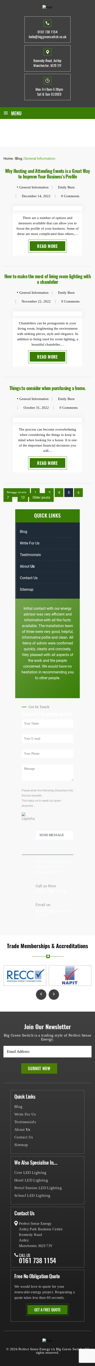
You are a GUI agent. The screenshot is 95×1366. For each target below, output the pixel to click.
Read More (47, 246)
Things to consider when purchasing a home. (47, 388)
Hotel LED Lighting (31, 1180)
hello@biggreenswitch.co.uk (47, 36)
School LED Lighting (32, 1195)
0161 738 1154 (47, 31)
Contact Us (29, 578)
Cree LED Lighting (30, 1172)
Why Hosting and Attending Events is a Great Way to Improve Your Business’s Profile (47, 173)
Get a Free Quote (47, 1310)
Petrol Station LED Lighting (38, 1188)
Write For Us (29, 543)
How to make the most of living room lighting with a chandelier (47, 278)
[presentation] (41, 994)
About (27, 566)
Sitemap (26, 589)
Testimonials (30, 555)
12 (23, 497)
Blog (23, 531)
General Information (34, 187)
